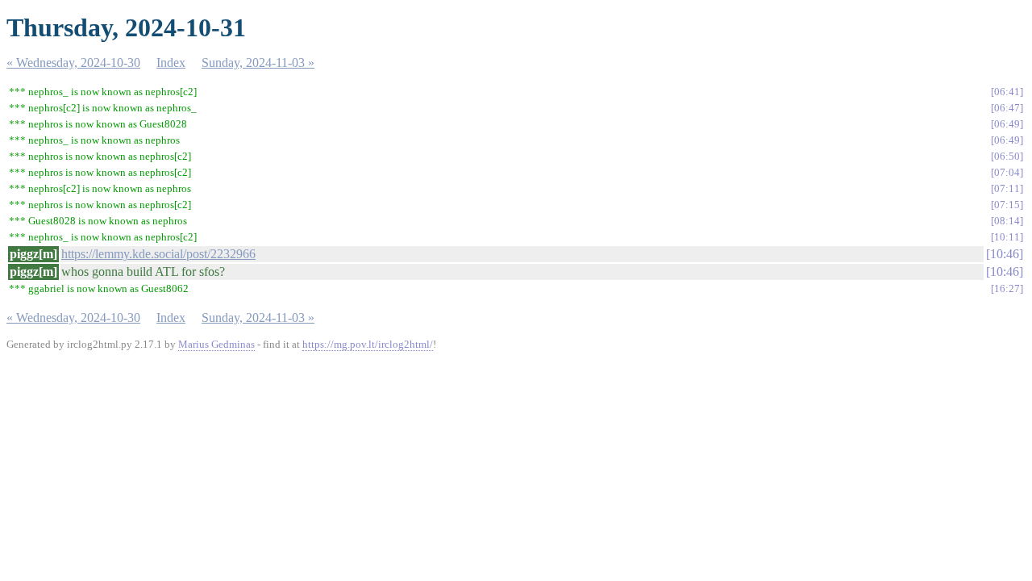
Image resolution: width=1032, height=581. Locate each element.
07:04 (1007, 172)
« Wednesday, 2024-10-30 (73, 62)
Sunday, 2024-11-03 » (258, 62)
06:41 (1007, 92)
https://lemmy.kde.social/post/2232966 (158, 254)
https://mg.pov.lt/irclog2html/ (367, 344)
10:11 (1007, 237)
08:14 (1007, 221)
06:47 (1007, 108)
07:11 (1007, 188)
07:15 (1007, 205)
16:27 (1007, 288)
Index (170, 62)
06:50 (1007, 156)
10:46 (1004, 254)
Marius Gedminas (216, 344)
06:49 (1007, 124)
